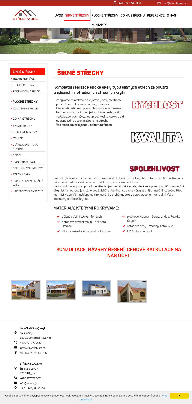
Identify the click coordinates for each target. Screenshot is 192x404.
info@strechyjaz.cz (174, 3)
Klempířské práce (25, 85)
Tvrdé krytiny (22, 125)
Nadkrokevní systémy (28, 168)
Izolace (18, 138)
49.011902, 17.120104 (32, 388)
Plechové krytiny (25, 132)
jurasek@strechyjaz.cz (32, 348)
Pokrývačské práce (26, 91)
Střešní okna (22, 174)
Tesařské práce (23, 78)
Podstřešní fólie (24, 161)
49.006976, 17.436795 (33, 353)
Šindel (17, 155)
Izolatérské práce (25, 108)
